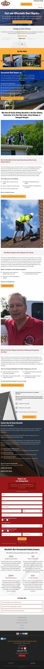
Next (42, 61)
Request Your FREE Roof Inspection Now (12, 385)
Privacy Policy (18, 543)
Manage (20, 667)
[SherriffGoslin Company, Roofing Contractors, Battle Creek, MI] (3, 639)
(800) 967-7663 (22, 651)
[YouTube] (22, 648)
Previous (1, 61)
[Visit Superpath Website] (11, 663)
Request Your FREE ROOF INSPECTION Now (13, 196)
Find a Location (37, 4)
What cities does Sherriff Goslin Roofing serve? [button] (13, 610)
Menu (39, 7)
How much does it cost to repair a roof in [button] (11, 602)
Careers (22, 625)
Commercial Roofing (22, 620)
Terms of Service (23, 543)
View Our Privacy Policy (22, 541)
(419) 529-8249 (38, 1)
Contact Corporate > (22, 645)
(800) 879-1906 (6, 471)
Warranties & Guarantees (22, 622)
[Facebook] (19, 648)
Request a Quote (26, 4)
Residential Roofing (22, 617)
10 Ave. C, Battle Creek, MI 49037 (22, 653)
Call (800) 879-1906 (7, 285)
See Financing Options (28, 417)
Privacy (24, 667)
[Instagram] (25, 648)
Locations (22, 628)
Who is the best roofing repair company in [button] (12, 606)
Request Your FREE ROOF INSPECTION (11, 98)
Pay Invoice (21, 655)
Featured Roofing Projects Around (22, 22)
